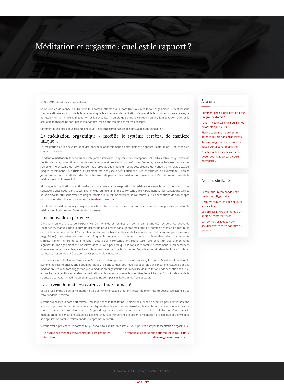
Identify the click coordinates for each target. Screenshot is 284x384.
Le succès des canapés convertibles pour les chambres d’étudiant (76, 335)
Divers (46, 102)
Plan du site (142, 382)
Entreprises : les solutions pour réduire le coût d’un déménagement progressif (154, 335)
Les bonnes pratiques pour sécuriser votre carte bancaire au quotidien (221, 226)
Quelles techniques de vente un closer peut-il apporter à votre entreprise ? (220, 156)
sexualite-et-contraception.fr (100, 199)
